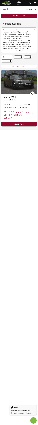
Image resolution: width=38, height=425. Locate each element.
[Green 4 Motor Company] (7, 3)
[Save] (32, 93)
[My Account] (29, 3)
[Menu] (35, 3)
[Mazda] (19, 3)
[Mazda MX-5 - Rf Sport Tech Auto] (19, 82)
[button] (21, 57)
